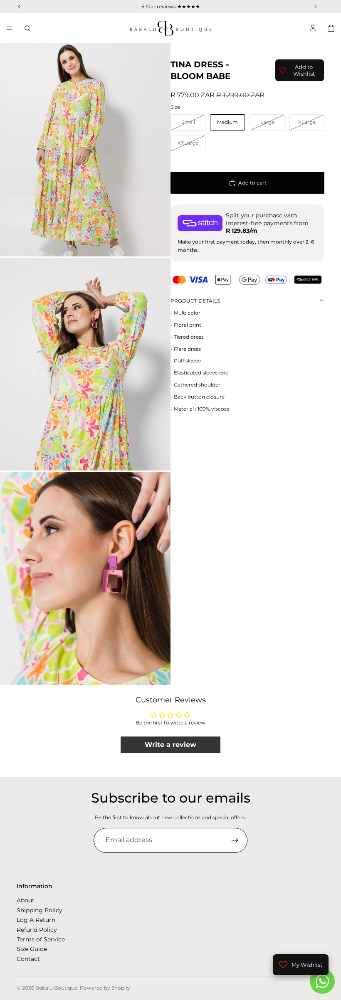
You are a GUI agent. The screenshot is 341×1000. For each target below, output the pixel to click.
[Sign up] (235, 840)
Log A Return (36, 920)
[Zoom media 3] (85, 578)
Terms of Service (41, 939)
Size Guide (32, 949)
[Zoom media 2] (85, 364)
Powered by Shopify (105, 988)
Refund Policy (37, 929)
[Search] (27, 28)
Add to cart (252, 183)
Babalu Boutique (56, 988)
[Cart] (331, 28)
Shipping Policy (39, 910)
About (26, 900)
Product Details (195, 301)
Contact (28, 958)
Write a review (170, 745)
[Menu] (9, 28)
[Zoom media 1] (85, 149)
